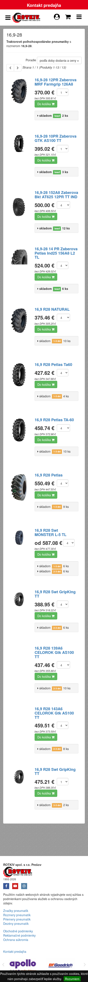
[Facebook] (7, 884)
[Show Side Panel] (7, 18)
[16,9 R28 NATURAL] (19, 330)
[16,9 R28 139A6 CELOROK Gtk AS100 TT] (19, 669)
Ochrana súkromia (15, 939)
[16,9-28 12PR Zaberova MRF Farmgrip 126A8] (19, 100)
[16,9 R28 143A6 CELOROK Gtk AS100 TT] (19, 729)
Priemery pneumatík (17, 919)
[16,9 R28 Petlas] (19, 496)
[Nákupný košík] (68, 16)
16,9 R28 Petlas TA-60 (54, 420)
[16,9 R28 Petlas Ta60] (19, 385)
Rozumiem (72, 979)
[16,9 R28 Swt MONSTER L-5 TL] (19, 551)
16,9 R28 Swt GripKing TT (55, 594)
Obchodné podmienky (18, 931)
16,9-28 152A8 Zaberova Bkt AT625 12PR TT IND (56, 195)
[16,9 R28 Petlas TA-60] (19, 440)
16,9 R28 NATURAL (52, 309)
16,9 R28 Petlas (49, 475)
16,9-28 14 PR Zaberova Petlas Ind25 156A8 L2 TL (56, 253)
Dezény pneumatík (16, 923)
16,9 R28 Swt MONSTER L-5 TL (50, 532)
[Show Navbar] (79, 17)
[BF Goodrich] (60, 966)
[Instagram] (25, 884)
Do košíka (44, 104)
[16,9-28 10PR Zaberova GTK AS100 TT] (19, 157)
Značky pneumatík (15, 910)
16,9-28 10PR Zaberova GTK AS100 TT (55, 138)
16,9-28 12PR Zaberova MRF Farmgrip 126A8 (55, 82)
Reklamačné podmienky (19, 935)
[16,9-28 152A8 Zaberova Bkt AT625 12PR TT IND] (19, 213)
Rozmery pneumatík (17, 915)
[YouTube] (16, 884)
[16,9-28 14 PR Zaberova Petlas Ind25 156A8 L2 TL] (19, 269)
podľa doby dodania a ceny (58, 60)
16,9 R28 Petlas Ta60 (53, 364)
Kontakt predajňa (44, 5)
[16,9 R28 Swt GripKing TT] (19, 612)
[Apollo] (23, 966)
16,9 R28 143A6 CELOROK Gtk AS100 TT (54, 713)
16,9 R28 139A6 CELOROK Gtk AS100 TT (54, 652)
